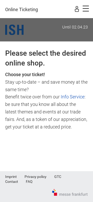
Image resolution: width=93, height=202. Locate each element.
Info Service (72, 96)
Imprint (11, 177)
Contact (11, 181)
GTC (57, 177)
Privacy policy (36, 177)
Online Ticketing (21, 9)
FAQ (29, 181)
